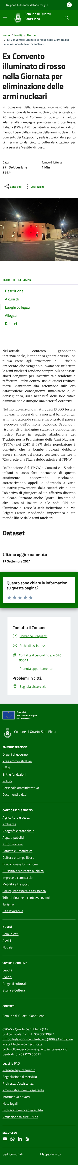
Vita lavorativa (12, 910)
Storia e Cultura (13, 990)
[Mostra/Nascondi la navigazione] (4, 17)
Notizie (7, 947)
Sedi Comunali (12, 1154)
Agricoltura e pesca (16, 817)
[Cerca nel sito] (67, 18)
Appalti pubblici (13, 837)
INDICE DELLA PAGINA (17, 280)
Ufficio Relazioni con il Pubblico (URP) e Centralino (37, 1039)
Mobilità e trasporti (16, 884)
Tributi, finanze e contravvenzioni (26, 897)
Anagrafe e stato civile (18, 830)
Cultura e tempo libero (18, 857)
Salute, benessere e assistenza (24, 890)
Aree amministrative (17, 761)
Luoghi (7, 970)
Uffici (6, 767)
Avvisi (6, 940)
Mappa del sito (50, 1154)
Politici (7, 781)
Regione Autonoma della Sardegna (27, 5)
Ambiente (9, 824)
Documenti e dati (14, 794)
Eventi (7, 976)
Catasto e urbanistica (17, 850)
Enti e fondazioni (14, 774)
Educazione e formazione (20, 864)
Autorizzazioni (12, 844)
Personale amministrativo (20, 787)
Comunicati (10, 933)
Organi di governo (15, 754)
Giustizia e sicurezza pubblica (23, 870)
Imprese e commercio (17, 877)
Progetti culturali (14, 983)
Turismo (8, 904)
